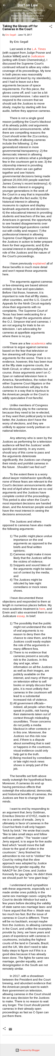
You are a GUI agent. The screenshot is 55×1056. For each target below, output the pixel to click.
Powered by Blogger (29, 1050)
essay (21, 616)
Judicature (38, 56)
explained (39, 263)
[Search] (51, 6)
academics (38, 343)
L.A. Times (39, 49)
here (42, 608)
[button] (51, 27)
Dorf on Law (27, 5)
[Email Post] (10, 1030)
